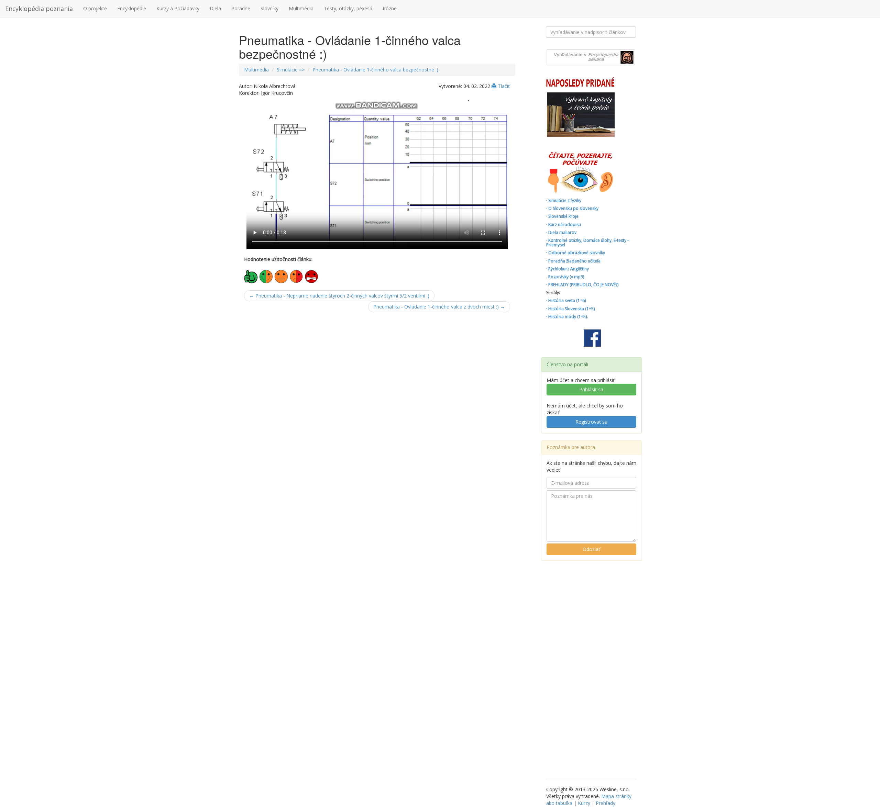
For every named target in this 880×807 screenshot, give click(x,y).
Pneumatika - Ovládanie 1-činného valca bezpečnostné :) (375, 69)
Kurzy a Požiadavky (177, 8)
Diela (215, 8)
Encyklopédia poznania (39, 8)
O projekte (95, 8)
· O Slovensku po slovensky (572, 208)
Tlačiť (503, 86)
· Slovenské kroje (562, 216)
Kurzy (584, 803)
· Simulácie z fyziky (563, 200)
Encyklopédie (131, 8)
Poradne (240, 8)
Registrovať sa (591, 421)
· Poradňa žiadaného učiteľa (573, 261)
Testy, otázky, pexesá (348, 8)
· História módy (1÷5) (566, 317)
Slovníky (269, 8)
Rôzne (390, 8)
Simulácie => (291, 69)
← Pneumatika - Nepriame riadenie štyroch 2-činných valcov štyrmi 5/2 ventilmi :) (339, 295)
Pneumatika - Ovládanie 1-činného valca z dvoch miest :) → (439, 306)
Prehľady (605, 803)
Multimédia (301, 8)
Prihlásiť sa (591, 389)
